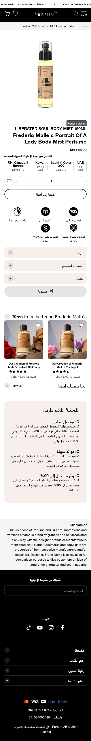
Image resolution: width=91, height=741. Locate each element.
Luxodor (45, 731)
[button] (61, 371)
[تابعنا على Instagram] (51, 628)
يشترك (45, 604)
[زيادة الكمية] (22, 180)
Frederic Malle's (76, 123)
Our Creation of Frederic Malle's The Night (67, 365)
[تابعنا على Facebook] (62, 628)
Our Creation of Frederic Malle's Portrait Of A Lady (24, 365)
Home (83, 26)
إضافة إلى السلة (45, 194)
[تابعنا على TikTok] (29, 628)
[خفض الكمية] (80, 180)
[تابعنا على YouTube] (40, 628)
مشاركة (42, 291)
